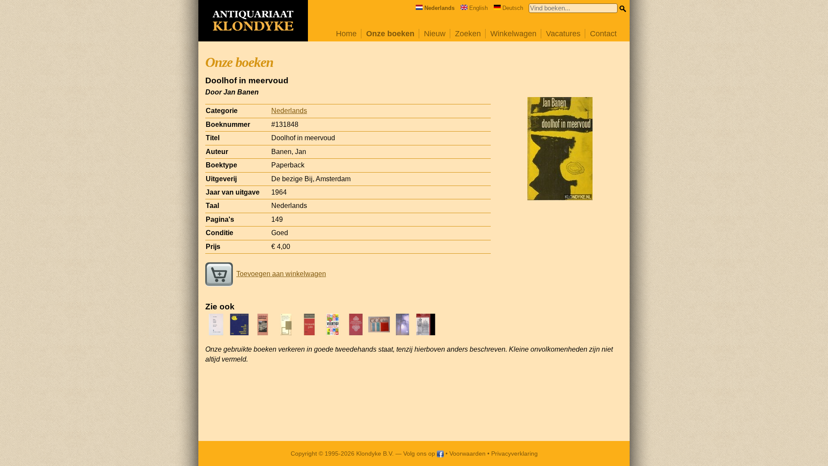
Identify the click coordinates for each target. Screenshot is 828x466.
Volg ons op (420, 453)
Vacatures (563, 33)
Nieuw (434, 33)
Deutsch (512, 8)
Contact (603, 33)
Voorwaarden (467, 453)
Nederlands (289, 110)
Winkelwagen (513, 33)
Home (346, 33)
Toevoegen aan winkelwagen (281, 273)
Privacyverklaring (514, 453)
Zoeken (468, 33)
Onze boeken (390, 33)
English (478, 8)
